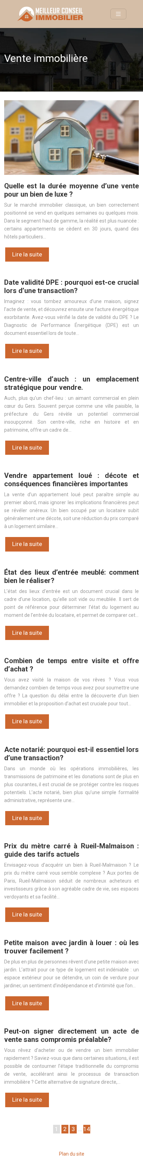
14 (86, 1129)
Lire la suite (27, 254)
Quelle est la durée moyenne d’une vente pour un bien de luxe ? (71, 190)
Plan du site (71, 1154)
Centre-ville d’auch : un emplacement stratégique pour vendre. (71, 383)
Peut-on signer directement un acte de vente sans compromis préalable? (71, 1035)
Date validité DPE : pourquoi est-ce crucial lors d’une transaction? (71, 286)
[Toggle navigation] (118, 14)
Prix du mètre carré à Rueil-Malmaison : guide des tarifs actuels (71, 850)
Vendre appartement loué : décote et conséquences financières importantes (71, 479)
